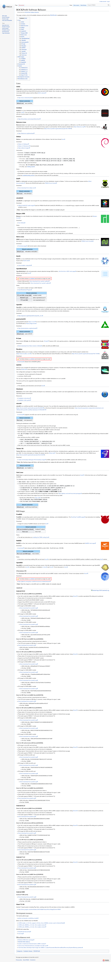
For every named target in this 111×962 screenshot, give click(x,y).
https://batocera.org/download (25, 133)
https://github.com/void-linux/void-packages (70, 493)
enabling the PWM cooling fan (40, 537)
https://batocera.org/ (79, 126)
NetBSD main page (90, 543)
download (20, 361)
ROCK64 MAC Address (24, 941)
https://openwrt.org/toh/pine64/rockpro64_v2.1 (30, 315)
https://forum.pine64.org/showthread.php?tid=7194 (85, 353)
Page (16, 5)
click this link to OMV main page (67, 271)
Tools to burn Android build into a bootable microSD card (32, 945)
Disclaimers (32, 960)
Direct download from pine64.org (28, 608)
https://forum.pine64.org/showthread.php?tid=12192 (30, 455)
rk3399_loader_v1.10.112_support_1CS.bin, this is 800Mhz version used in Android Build (41, 923)
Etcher (74, 596)
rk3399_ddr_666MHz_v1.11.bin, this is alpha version (31, 925)
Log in (108, 1)
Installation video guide (24, 400)
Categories (19, 951)
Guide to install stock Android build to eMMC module (31, 943)
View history (83, 5)
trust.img (20, 933)
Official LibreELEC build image (26, 205)
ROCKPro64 (53, 15)
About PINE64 (26, 960)
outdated (32, 278)
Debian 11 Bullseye (23, 144)
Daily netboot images (23, 148)
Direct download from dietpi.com (26, 188)
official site (51, 453)
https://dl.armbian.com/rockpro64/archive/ (28, 119)
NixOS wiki (26, 260)
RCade (46, 341)
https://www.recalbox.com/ (23, 353)
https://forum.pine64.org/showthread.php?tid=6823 (30, 408)
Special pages (5, 28)
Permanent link (5, 31)
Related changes (6, 26)
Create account (102, 1)
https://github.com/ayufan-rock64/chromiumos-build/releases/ (34, 581)
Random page (5, 19)
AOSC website (41, 93)
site (22, 112)
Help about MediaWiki (7, 20)
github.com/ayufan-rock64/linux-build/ (27, 918)
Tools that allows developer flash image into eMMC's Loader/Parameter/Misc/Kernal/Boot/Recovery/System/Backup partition (50, 947)
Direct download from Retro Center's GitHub (29, 345)
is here (44, 567)
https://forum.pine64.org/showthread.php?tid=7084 (57, 128)
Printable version (6, 30)
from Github (21, 222)
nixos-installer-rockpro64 (24, 265)
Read (71, 5)
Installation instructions (24, 398)
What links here (5, 25)
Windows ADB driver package (25, 939)
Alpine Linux (31, 321)
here (63, 139)
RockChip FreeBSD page (77, 517)
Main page (4, 15)
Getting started (31, 166)
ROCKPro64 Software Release (32, 12)
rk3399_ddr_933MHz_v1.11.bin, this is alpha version (31, 927)
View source (76, 5)
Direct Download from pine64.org (26, 897)
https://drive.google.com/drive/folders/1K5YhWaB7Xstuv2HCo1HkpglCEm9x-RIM (38, 909)
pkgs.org (37, 497)
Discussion (21, 5)
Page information (6, 33)
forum (85, 573)
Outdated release (27, 951)
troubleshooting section (28, 175)
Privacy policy (19, 960)
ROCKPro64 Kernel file (24, 931)
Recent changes (5, 17)
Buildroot (23, 369)
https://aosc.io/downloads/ (24, 97)
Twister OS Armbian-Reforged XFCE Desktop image (31, 459)
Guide (81, 475)
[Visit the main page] (7, 6)
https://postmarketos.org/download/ (27, 328)
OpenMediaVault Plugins (24, 289)
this (101, 559)
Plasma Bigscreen (30, 323)
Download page (22, 246)
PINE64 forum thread (50, 183)
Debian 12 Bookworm (23, 146)
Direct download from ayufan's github (39, 281)
